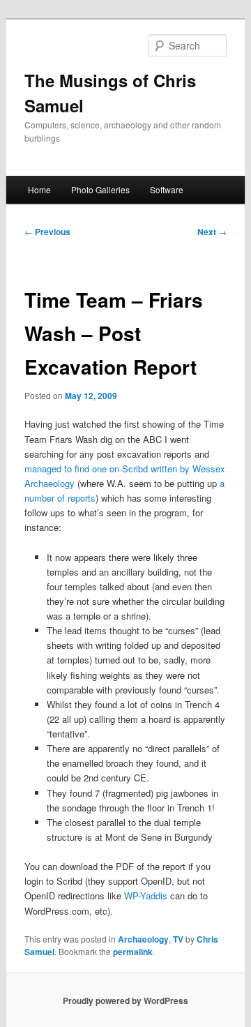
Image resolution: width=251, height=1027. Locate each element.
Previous (47, 231)
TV (178, 939)
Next (212, 231)
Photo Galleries (100, 189)
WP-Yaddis (145, 895)
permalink (133, 951)
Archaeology (143, 939)
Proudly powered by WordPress (125, 1000)
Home (39, 189)
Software (166, 189)
